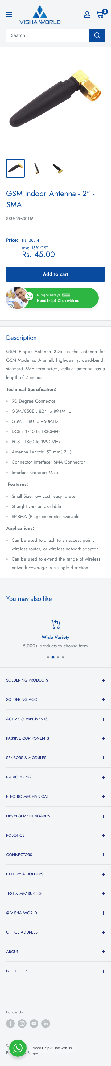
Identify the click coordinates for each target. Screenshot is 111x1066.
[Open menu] (9, 14)
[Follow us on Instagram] (22, 1023)
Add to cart (55, 274)
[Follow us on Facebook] (10, 1023)
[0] (100, 14)
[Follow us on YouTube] (34, 1023)
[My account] (87, 14)
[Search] (97, 35)
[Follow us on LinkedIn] (45, 1023)
